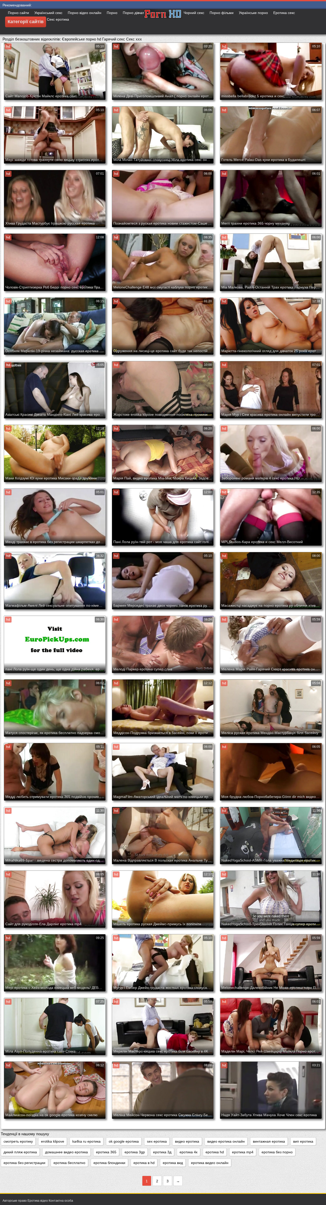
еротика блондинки (109, 1163)
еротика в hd (144, 1163)
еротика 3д (162, 1152)
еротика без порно (277, 1152)
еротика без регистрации (24, 1163)
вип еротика (303, 1141)
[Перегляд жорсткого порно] (163, 21)
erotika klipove (52, 1141)
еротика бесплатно (69, 1163)
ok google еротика (124, 1141)
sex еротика (157, 1141)
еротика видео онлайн (209, 1163)
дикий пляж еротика (20, 1152)
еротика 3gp (135, 1152)
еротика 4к (188, 1152)
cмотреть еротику (18, 1141)
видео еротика (187, 1141)
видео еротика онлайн (226, 1141)
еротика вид (173, 1163)
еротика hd (215, 1152)
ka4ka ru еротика (86, 1141)
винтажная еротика (269, 1141)
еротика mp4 (242, 1152)
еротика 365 (106, 1152)
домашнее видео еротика (66, 1152)
